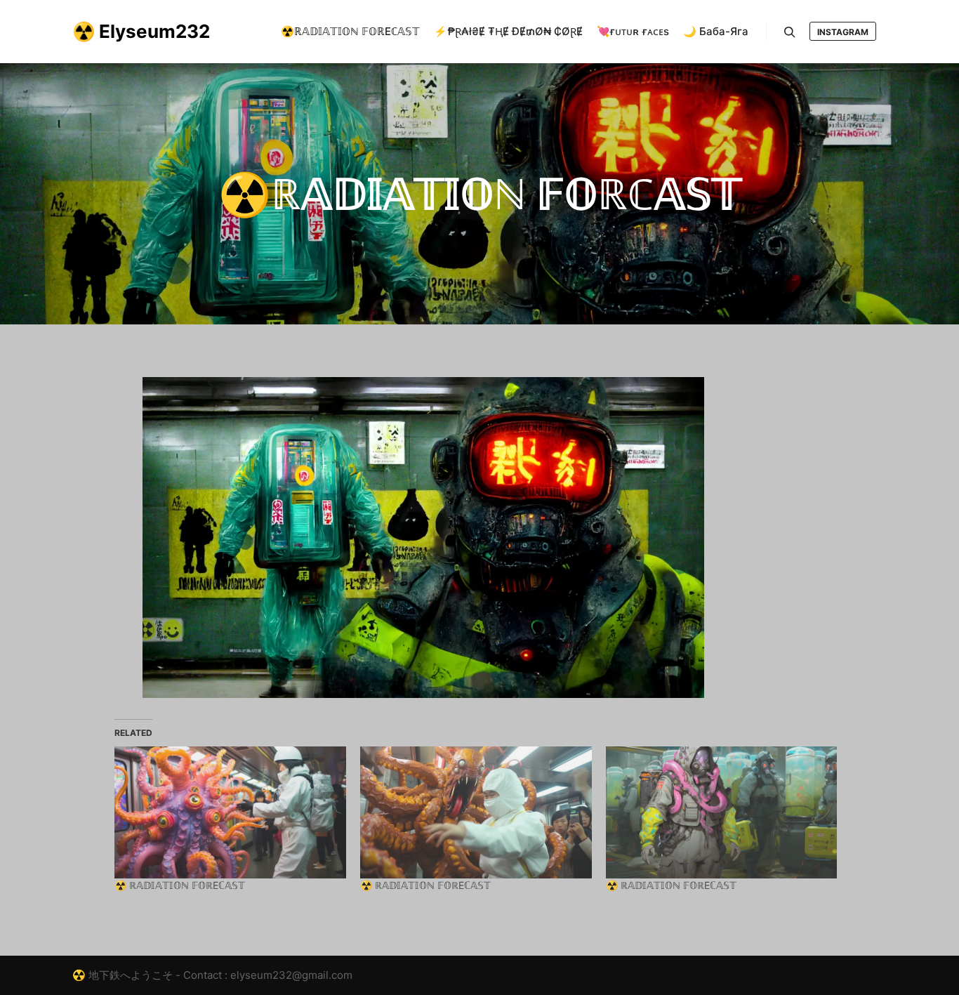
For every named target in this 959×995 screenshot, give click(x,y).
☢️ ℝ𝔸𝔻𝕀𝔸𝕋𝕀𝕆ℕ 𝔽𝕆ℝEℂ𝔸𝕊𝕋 (179, 885)
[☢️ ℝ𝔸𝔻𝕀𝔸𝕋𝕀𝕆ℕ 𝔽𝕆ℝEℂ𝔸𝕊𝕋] (230, 812)
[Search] (789, 32)
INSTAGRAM (842, 32)
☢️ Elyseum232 (141, 31)
